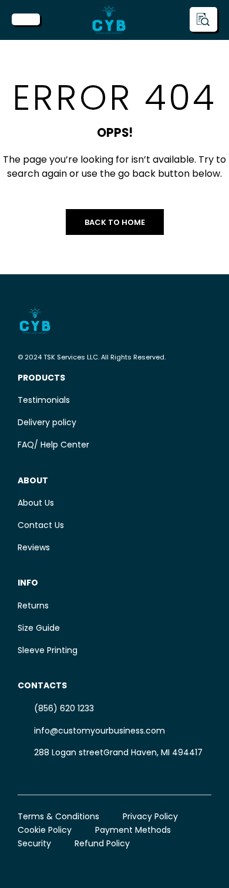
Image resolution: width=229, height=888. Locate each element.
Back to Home (115, 222)
